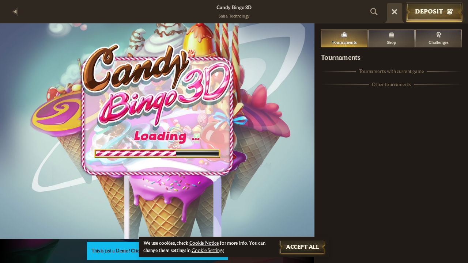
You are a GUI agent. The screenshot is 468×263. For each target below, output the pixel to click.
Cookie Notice (204, 243)
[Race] (394, 11)
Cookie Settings (208, 251)
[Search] (374, 11)
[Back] (14, 11)
